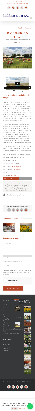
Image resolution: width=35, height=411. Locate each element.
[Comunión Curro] (27, 329)
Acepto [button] (14, 408)
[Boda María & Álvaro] (27, 309)
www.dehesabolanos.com (11, 333)
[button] (4, 227)
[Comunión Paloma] (27, 322)
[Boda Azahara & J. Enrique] (27, 364)
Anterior (20, 28)
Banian (12, 172)
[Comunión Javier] (27, 336)
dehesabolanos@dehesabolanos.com (17, 3)
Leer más (21, 408)
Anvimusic (13, 175)
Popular (16, 300)
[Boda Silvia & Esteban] (26, 223)
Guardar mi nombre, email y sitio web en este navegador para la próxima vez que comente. (17, 272)
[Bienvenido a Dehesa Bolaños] (17, 324)
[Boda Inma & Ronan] (10, 223)
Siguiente (28, 28)
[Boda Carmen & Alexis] (27, 357)
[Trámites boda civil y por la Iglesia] (17, 308)
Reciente (21, 301)
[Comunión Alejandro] (27, 371)
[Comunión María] (27, 343)
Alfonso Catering (16, 166)
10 (27, 67)
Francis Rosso (16, 169)
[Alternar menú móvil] (31, 18)
